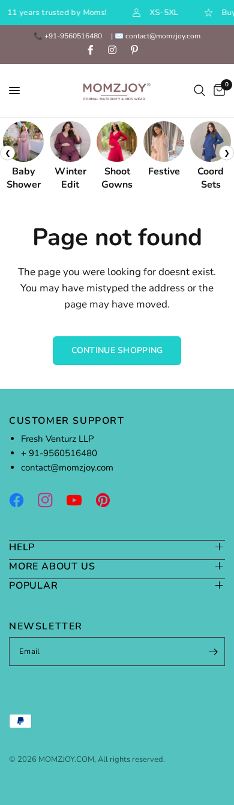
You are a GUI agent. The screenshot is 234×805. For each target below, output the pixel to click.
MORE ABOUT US (52, 566)
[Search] (199, 90)
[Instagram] (51, 500)
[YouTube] (80, 500)
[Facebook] (22, 500)
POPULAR (33, 585)
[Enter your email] (213, 651)
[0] (217, 90)
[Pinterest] (108, 500)
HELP (22, 547)
